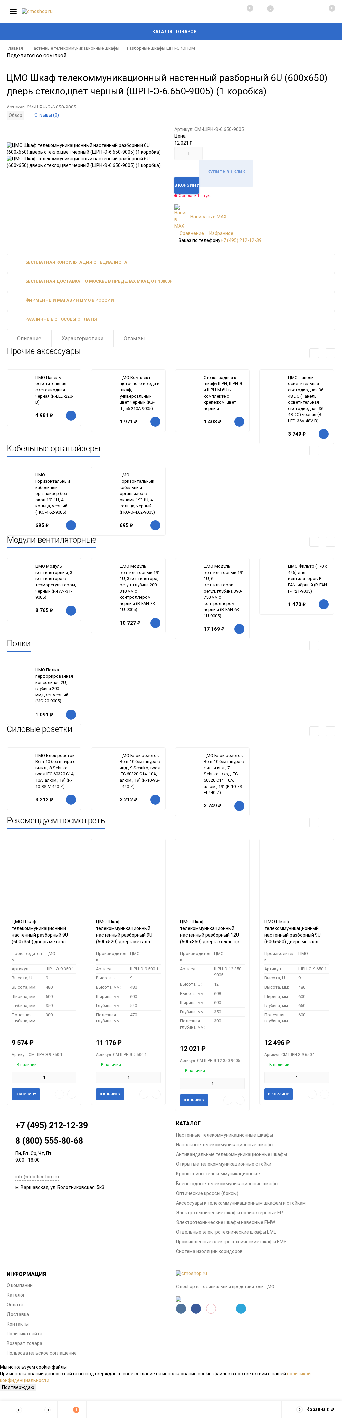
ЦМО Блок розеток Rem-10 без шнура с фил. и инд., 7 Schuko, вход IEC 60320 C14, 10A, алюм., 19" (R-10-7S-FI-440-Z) (224, 774)
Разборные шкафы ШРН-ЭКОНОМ (161, 48)
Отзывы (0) (46, 115)
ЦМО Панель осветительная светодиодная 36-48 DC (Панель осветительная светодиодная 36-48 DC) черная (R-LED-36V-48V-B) (306, 399)
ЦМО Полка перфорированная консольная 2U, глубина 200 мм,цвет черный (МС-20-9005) (54, 685)
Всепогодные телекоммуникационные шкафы (227, 1183)
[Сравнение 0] (243, 11)
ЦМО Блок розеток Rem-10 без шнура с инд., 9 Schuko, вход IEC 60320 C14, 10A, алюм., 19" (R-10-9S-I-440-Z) (140, 771)
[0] (325, 11)
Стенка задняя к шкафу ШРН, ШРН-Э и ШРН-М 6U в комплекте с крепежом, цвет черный (223, 393)
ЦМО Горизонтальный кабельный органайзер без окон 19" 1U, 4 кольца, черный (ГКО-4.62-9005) (52, 493)
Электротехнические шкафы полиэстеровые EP (229, 1212)
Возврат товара (24, 1343)
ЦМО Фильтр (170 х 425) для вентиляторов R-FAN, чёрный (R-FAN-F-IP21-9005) (308, 578)
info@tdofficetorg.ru (37, 1176)
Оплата (15, 1304)
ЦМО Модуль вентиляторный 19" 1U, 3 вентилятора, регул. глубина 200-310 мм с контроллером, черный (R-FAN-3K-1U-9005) (140, 588)
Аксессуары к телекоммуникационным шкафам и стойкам (241, 1203)
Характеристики (82, 338)
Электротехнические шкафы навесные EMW (225, 1222)
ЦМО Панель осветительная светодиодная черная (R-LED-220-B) (54, 390)
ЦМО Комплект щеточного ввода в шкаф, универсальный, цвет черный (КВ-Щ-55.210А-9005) (140, 393)
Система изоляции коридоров (209, 1251)
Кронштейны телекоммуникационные (218, 1173)
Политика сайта (24, 1333)
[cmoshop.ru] (255, 1273)
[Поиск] (284, 11)
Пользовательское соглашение (42, 1353)
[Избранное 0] (263, 12)
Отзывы (134, 338)
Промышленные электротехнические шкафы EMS (231, 1241)
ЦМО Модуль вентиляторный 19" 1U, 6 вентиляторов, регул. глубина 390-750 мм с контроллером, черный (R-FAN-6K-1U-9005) (224, 591)
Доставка (18, 1314)
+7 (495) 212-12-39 (241, 240)
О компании (20, 1285)
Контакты (18, 1324)
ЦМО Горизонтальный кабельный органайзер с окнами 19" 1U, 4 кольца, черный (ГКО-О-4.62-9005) (137, 493)
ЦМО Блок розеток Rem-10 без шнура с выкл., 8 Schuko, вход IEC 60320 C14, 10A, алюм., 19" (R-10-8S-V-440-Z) (55, 771)
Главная (15, 48)
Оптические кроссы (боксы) (207, 1193)
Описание (29, 338)
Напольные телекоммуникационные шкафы (224, 1144)
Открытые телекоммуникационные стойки (223, 1164)
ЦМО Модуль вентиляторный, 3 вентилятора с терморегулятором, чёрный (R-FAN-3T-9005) (55, 582)
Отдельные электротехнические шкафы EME (226, 1232)
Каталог (16, 1295)
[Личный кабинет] (304, 11)
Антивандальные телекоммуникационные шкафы (231, 1154)
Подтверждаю (18, 1387)
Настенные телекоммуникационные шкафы (75, 48)
